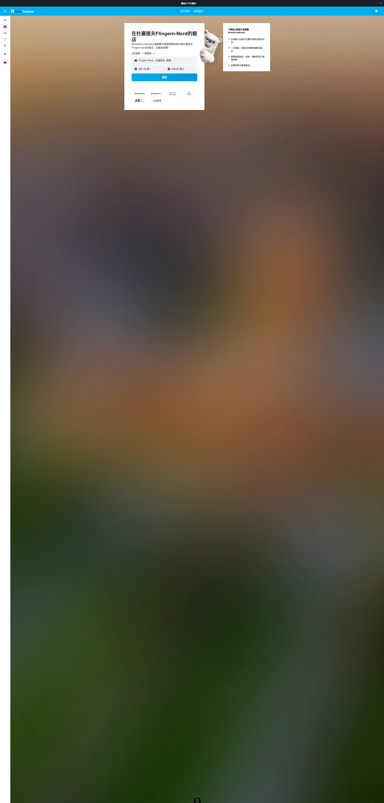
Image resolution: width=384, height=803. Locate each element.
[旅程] (5, 54)
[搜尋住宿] (5, 27)
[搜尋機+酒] (5, 39)
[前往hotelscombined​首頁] (22, 11)
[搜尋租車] (5, 33)
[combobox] (143, 53)
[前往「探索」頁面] (5, 46)
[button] (380, 3)
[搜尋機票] (5, 20)
